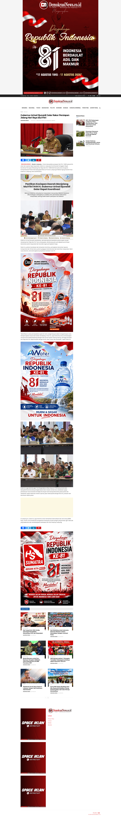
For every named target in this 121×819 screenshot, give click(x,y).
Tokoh (38, 108)
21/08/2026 (61, 636)
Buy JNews (36, 95)
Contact (31, 95)
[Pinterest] (38, 160)
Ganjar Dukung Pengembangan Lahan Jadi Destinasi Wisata (93, 142)
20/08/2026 (34, 664)
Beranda (24, 108)
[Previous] (46, 698)
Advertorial (94, 108)
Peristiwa (85, 108)
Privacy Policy (51, 718)
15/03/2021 (88, 145)
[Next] (48, 698)
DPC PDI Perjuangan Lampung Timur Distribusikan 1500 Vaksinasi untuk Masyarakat (92, 123)
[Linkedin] (33, 160)
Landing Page (23, 95)
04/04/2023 (33, 120)
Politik (52, 108)
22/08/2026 (34, 635)
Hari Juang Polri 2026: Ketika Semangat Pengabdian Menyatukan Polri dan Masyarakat (33, 632)
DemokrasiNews (25, 120)
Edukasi (65, 108)
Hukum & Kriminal (75, 108)
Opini (24, 684)
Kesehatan (45, 108)
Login (99, 95)
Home (22, 111)
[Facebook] (23, 160)
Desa (51, 684)
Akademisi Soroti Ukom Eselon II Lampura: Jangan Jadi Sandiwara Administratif (32, 688)
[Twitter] (28, 160)
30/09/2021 (88, 128)
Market (53, 120)
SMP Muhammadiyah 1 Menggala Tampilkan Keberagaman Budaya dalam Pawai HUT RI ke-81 (60, 660)
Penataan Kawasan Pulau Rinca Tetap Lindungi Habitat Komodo (92, 134)
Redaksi (49, 722)
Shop (28, 95)
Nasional (32, 108)
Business (49, 120)
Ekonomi (59, 108)
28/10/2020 (88, 137)
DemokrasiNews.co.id (96, 814)
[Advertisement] (47, 507)
